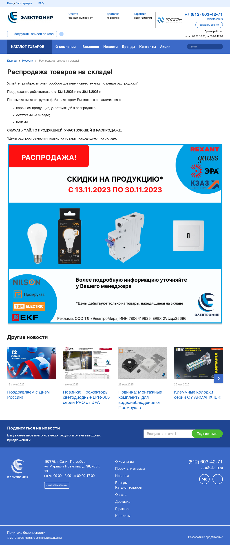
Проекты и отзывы (130, 468)
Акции (165, 47)
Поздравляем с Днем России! (28, 395)
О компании (65, 47)
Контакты (147, 47)
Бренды (128, 47)
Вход (10, 3)
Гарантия (122, 509)
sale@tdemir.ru (215, 19)
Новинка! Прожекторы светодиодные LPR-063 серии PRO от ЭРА (86, 397)
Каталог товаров (27, 47)
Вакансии (90, 47)
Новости (110, 47)
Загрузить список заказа (34, 34)
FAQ (41, 3)
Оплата (120, 494)
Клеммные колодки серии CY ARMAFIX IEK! (197, 395)
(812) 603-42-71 (206, 461)
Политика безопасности (26, 532)
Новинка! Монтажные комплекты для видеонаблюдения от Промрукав (140, 400)
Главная (12, 60)
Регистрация (24, 3)
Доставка (122, 501)
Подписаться (207, 434)
